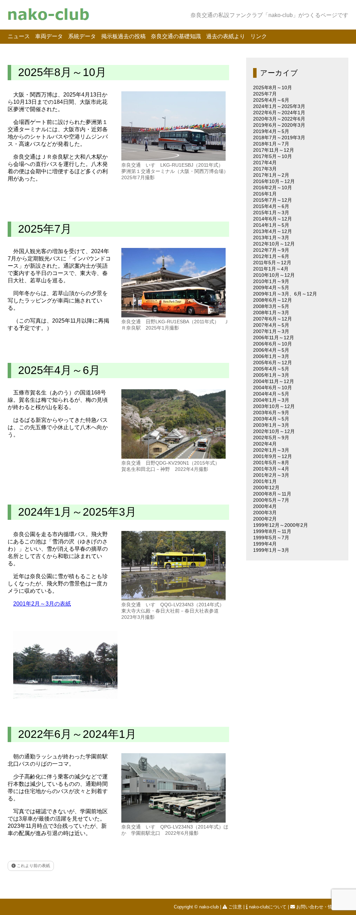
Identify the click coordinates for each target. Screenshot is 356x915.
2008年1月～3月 (271, 312)
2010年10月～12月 (274, 275)
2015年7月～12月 (272, 200)
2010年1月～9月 (271, 281)
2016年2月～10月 (272, 187)
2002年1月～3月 (271, 450)
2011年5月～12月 (272, 262)
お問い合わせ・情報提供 (321, 906)
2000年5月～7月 (271, 500)
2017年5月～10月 (272, 156)
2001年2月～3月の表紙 (42, 604)
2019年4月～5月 (271, 131)
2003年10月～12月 (274, 406)
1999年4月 (265, 544)
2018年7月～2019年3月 (279, 137)
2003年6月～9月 (271, 412)
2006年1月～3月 (271, 356)
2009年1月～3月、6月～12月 (285, 294)
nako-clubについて (268, 906)
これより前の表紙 (33, 865)
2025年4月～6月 (59, 370)
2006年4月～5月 (271, 350)
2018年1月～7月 (271, 144)
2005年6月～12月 (272, 362)
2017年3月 (265, 169)
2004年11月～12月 (273, 381)
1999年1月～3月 (271, 550)
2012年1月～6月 (271, 256)
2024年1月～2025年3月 (77, 512)
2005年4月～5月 (271, 369)
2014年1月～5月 (271, 225)
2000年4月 (265, 506)
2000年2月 (265, 519)
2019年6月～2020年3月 (279, 125)
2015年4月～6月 (271, 206)
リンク (258, 36)
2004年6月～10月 (272, 387)
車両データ (49, 36)
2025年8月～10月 (62, 72)
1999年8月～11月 (272, 531)
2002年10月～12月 (274, 431)
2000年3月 (265, 512)
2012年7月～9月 (271, 250)
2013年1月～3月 (271, 237)
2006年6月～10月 (272, 344)
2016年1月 (265, 194)
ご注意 (235, 906)
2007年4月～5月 (271, 325)
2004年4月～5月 (271, 394)
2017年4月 (265, 162)
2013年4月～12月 (272, 231)
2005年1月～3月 (271, 375)
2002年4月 (265, 444)
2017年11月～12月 (273, 150)
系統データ (82, 36)
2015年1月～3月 (271, 212)
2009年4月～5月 (271, 287)
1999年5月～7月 (271, 537)
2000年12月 (266, 487)
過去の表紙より (225, 36)
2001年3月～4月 (271, 469)
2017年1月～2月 (271, 175)
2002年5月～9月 (271, 437)
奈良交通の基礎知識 (176, 36)
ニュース (19, 36)
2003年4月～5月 (271, 419)
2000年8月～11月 (272, 494)
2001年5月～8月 (271, 462)
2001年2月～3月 (271, 475)
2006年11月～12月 (273, 337)
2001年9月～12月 (272, 456)
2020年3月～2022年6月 (279, 119)
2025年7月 (45, 229)
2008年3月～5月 (271, 306)
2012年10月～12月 (274, 244)
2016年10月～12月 (274, 181)
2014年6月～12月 (272, 219)
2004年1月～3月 (271, 400)
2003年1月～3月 (271, 425)
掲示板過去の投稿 (123, 36)
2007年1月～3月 (271, 331)
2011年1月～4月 (271, 269)
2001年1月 (265, 481)
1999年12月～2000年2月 (280, 525)
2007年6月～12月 (272, 319)
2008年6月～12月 (272, 300)
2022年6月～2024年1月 (77, 734)
